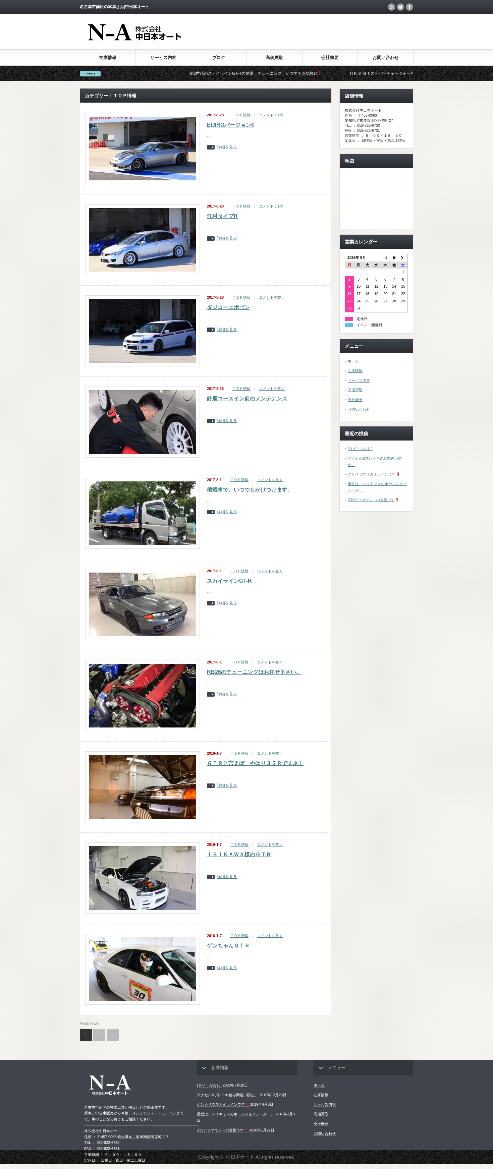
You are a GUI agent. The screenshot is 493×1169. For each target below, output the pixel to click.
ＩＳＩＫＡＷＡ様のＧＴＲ (239, 854)
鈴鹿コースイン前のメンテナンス (247, 398)
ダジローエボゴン (228, 307)
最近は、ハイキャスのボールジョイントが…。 (235, 1114)
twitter (400, 7)
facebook (409, 7)
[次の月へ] (403, 257)
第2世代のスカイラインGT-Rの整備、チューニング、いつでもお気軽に (209, 73)
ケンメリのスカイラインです (372, 474)
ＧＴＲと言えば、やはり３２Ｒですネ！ (255, 763)
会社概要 (330, 57)
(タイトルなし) (360, 449)
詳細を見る (227, 147)
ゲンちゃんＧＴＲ (228, 945)
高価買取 (274, 57)
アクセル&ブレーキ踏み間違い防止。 (227, 1095)
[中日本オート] (152, 40)
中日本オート (240, 1157)
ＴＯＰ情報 (241, 115)
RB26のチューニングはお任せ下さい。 (254, 672)
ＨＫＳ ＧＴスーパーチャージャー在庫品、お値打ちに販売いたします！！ (372, 73)
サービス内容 (163, 57)
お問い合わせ (386, 57)
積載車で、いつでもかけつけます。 (250, 489)
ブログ (218, 57)
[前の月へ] (385, 257)
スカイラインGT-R (229, 581)
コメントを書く (272, 297)
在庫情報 (107, 57)
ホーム (353, 361)
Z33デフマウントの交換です (371, 500)
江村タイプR (222, 216)
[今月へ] (394, 257)
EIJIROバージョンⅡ (230, 125)
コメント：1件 (271, 115)
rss (391, 7)
